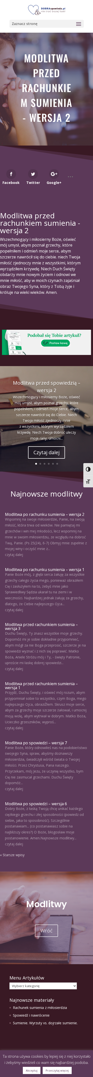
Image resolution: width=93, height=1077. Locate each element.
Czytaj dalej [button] (46, 452)
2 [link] (40, 464)
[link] (46, 9)
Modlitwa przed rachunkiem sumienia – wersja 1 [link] (41, 685)
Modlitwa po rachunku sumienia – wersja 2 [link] (44, 514)
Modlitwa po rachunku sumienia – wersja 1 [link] (44, 569)
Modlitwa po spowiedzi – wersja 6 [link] (36, 803)
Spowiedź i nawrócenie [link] (31, 1015)
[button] (46, 24)
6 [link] (57, 464)
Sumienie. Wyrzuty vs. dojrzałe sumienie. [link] (45, 1023)
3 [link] (44, 464)
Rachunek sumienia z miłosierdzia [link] (40, 1007)
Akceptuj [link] (31, 1070)
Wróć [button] (46, 930)
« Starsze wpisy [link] (12, 854)
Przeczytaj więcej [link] (57, 1070)
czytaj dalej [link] (14, 554)
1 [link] (36, 464)
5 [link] (53, 464)
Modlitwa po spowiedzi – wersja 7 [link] (36, 743)
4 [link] (49, 464)
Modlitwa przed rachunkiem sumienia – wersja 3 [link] (41, 626)
